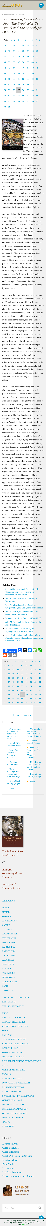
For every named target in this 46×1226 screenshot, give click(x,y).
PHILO (5, 1013)
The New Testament (12, 1172)
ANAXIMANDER (10, 934)
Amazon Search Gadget (33, 742)
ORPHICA (6, 916)
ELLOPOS (12, 5)
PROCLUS (6, 1074)
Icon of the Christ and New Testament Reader (13, 754)
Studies (20, 14)
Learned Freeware (23, 715)
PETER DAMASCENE (11, 1091)
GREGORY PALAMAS (12, 1100)
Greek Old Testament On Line (17, 1155)
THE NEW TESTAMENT (13, 1006)
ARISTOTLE (7, 990)
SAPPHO (6, 925)
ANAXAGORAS (9, 956)
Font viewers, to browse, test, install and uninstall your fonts (14, 734)
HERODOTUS (8, 977)
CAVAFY (6, 1122)
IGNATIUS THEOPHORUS (13, 1022)
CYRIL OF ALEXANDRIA (13, 1070)
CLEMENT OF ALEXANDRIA (15, 1026)
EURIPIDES (7, 969)
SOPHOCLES (8, 964)
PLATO (5, 986)
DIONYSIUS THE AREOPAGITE (16, 1083)
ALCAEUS (7, 929)
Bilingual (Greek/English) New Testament (13, 873)
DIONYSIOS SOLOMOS (12, 1118)
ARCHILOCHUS (9, 921)
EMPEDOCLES (8, 951)
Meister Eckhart (10, 1159)
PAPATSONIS (8, 1126)
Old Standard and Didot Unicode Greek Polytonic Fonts (34, 732)
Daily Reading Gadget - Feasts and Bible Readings (14, 773)
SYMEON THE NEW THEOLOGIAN (18, 1096)
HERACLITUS (8, 942)
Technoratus (8, 1168)
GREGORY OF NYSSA (12, 1052)
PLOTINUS (7, 1035)
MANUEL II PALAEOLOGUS (15, 1109)
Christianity (8, 14)
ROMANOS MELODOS (12, 1078)
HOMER (6, 908)
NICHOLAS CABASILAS (13, 1105)
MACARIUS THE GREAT (13, 1057)
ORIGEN (6, 1031)
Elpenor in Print (10, 1143)
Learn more (26, 1224)
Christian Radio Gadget (13, 763)
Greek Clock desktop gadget (13, 782)
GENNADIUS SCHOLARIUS (14, 1113)
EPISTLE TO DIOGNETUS (13, 1018)
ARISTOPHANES (9, 982)
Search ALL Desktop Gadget (14, 744)
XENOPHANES (9, 938)
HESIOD (6, 912)
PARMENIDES (8, 947)
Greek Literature (10, 1151)
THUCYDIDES (8, 973)
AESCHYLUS (8, 960)
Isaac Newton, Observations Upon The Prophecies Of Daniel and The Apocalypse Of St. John (22, 25)
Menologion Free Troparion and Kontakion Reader (34, 766)
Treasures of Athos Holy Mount (18, 1176)
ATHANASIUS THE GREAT (14, 1039)
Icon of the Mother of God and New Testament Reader (33, 753)
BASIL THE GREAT (10, 1048)
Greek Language (10, 1147)
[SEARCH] (40, 1208)
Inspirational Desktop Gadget (34, 775)
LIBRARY (8, 900)
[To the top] (41, 1217)
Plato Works (8, 1164)
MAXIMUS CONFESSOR (13, 1087)
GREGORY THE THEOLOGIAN (16, 1044)
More (13, 789)
